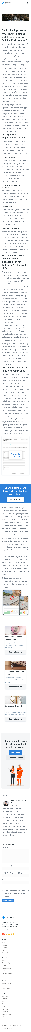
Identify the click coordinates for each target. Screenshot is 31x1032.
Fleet (3, 971)
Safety (4, 960)
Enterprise (4, 998)
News (3, 1006)
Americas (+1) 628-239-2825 (10, 924)
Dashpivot (4, 945)
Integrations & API (7, 1014)
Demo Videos (5, 1009)
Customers (5, 996)
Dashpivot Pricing (6, 983)
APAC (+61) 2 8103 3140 (8, 922)
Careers (4, 1004)
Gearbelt (4, 947)
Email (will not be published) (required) (13, 873)
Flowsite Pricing (6, 988)
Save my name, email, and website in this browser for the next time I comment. (15, 893)
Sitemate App (5, 953)
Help (3, 1017)
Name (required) (7, 866)
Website (4, 880)
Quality (10, 795)
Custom (4, 976)
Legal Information (7, 1028)
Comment (5, 847)
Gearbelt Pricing (6, 986)
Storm (3, 942)
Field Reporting (6, 963)
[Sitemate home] (8, 917)
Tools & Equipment (7, 973)
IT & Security (5, 1011)
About (3, 1001)
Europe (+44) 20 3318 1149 (9, 926)
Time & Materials (6, 968)
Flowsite (4, 950)
